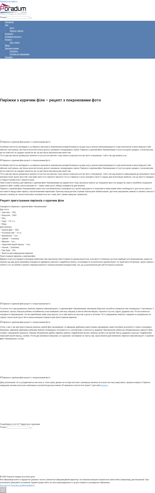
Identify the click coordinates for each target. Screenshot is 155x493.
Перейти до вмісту (8, 1)
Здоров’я (9, 34)
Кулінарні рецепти (13, 37)
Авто (12, 28)
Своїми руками (12, 48)
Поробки (14, 51)
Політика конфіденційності (22, 485)
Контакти (4, 485)
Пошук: (3, 17)
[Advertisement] (72, 78)
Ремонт (8, 40)
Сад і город (15, 42)
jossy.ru (105, 385)
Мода (7, 45)
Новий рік (9, 22)
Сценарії (8, 57)
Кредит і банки (16, 31)
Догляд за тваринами (19, 54)
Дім (6, 25)
